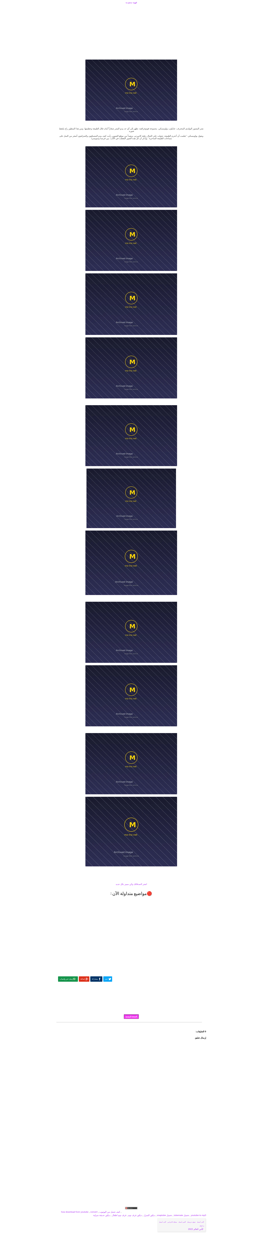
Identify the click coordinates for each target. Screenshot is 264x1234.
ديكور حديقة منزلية (101, 1215)
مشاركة (95, 979)
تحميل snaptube (164, 1215)
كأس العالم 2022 (196, 1229)
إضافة (82, 979)
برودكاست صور (174, 1212)
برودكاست (131, 1024)
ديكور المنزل (149, 1215)
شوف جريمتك (191, 1222)
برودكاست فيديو (189, 1212)
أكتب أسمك (200, 1222)
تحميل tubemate (181, 1215)
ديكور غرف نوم (135, 1215)
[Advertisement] (131, 8)
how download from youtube (74, 1212)
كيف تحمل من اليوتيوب (109, 1212)
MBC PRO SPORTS (141, 1212)
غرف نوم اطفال (118, 1215)
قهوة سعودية (131, 2)
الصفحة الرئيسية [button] (131, 1016)
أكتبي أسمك (182, 1222)
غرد (106, 979)
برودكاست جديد (159, 1212)
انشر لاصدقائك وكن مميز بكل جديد (131, 884)
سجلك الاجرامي (172, 1222)
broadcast (127, 1212)
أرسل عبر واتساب (66, 979)
